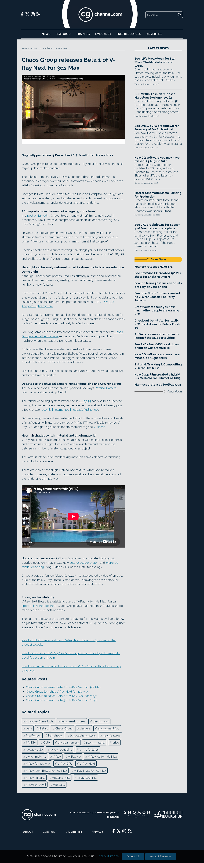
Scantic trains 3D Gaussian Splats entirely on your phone (158, 284)
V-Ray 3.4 (85, 401)
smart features (89, 749)
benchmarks (101, 721)
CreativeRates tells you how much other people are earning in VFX (158, 310)
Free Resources (129, 34)
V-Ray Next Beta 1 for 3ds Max (46, 770)
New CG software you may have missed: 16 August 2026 (157, 356)
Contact (50, 831)
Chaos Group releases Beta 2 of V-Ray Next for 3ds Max (63, 687)
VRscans (99, 427)
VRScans (59, 784)
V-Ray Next (87, 763)
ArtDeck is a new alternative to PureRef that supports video (157, 336)
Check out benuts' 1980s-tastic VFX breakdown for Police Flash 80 (157, 324)
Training (83, 34)
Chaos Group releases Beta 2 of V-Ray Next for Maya (61, 696)
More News (158, 259)
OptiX (46, 742)
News (46, 34)
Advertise (154, 34)
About (28, 831)
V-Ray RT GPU (35, 777)
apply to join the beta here (39, 605)
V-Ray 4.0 (74, 756)
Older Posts (174, 391)
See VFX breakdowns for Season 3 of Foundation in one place (157, 226)
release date (34, 749)
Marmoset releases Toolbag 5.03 (158, 384)
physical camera (68, 742)
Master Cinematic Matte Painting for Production (158, 194)
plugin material (95, 742)
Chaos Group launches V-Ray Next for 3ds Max (57, 691)
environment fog (108, 728)
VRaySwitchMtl (36, 784)
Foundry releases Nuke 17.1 (154, 266)
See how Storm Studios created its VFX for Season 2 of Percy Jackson (157, 297)
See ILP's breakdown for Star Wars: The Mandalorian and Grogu (155, 62)
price (116, 742)
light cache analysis (83, 735)
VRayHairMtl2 (61, 777)
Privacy (98, 831)
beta (29, 728)
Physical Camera (106, 388)
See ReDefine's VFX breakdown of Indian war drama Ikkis (157, 346)
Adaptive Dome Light (40, 721)
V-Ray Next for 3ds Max (90, 770)
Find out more (107, 856)
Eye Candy (103, 34)
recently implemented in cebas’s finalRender (69, 409)
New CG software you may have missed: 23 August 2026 (157, 159)
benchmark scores (73, 721)
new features (111, 735)
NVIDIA (31, 742)
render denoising (61, 749)
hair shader (55, 735)
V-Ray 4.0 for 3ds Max (102, 756)
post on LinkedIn (38, 215)
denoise (85, 728)
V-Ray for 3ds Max (38, 763)
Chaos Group (64, 728)
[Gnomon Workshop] (168, 815)
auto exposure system (84, 562)
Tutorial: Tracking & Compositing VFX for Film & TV (158, 366)
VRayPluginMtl (86, 777)
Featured (63, 34)
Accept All (132, 856)
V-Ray (57, 756)
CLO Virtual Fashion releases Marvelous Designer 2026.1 (155, 95)
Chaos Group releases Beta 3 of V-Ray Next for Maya (61, 700)
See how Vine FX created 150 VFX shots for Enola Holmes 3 (158, 274)
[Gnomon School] (137, 815)
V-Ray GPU (65, 763)
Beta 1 (43, 728)
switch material (36, 756)
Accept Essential (160, 856)
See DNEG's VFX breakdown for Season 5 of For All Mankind (157, 127)
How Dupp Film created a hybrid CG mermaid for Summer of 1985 (157, 376)
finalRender (33, 735)
